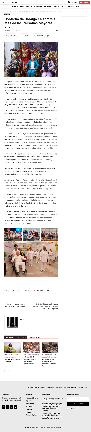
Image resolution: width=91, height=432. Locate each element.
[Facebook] (3, 407)
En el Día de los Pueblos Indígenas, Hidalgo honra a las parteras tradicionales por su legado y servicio (31, 359)
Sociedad (13, 11)
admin (9, 30)
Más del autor (34, 337)
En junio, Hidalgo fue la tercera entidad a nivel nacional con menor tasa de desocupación (45, 306)
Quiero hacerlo (77, 404)
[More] (47, 35)
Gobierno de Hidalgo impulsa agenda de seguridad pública (14, 305)
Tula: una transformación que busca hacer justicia (52, 399)
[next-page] (9, 370)
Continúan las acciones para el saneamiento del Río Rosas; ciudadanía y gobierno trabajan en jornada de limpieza (52, 406)
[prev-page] (5, 370)
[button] (13, 2)
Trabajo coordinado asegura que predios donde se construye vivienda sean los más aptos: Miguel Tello (52, 416)
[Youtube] (15, 407)
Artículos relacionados (16, 337)
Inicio (6, 11)
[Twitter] (11, 407)
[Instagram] (7, 407)
